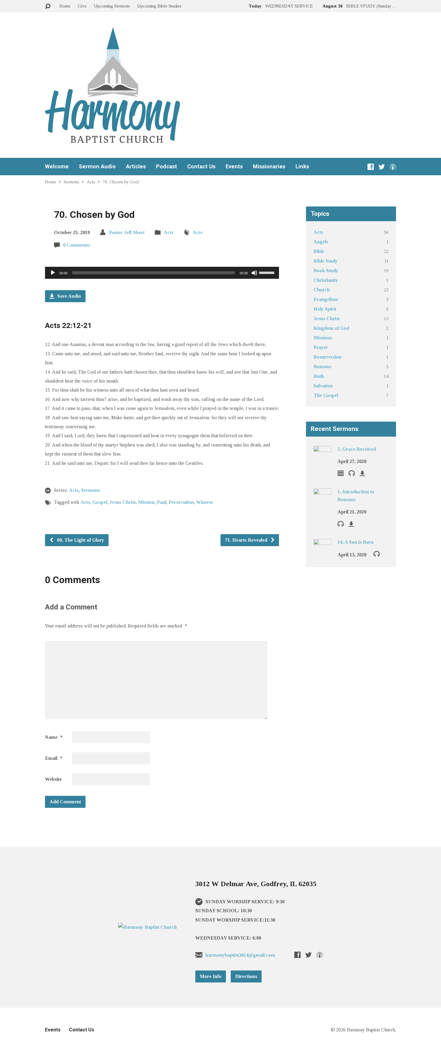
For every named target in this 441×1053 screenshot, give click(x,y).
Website (53, 779)
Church (322, 289)
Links (302, 166)
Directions (246, 976)
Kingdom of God (331, 328)
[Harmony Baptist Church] (147, 927)
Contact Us (201, 166)
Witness (204, 502)
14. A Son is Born (356, 542)
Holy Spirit (325, 308)
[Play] (53, 273)
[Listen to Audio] (352, 473)
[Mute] (254, 273)
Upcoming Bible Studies (159, 5)
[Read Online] (341, 473)
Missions (323, 337)
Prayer (321, 347)
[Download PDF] (362, 473)
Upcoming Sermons (112, 5)
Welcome (57, 166)
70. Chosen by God (121, 181)
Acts (91, 181)
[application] (162, 273)
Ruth (319, 376)
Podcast (166, 166)
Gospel (99, 502)
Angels (321, 241)
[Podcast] (393, 167)
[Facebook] (371, 167)
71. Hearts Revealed (246, 540)
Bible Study (326, 260)
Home (64, 5)
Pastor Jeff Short (127, 232)
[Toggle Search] (47, 6)
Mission (146, 502)
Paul (161, 502)
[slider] (267, 272)
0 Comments (76, 245)
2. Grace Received (357, 449)
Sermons (71, 181)
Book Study (326, 270)
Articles (136, 166)
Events (234, 166)
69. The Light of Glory (80, 540)
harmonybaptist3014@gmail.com (240, 955)
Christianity (326, 280)
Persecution (181, 502)
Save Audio (68, 296)
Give (82, 5)
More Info (210, 976)
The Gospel (326, 395)
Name (54, 737)
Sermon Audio (97, 166)
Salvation (323, 385)
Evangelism (326, 299)
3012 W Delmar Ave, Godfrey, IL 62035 (255, 884)
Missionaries (269, 166)
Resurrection (327, 357)
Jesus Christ (123, 502)
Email (53, 758)
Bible (319, 251)
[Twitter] (382, 167)
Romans (322, 366)
